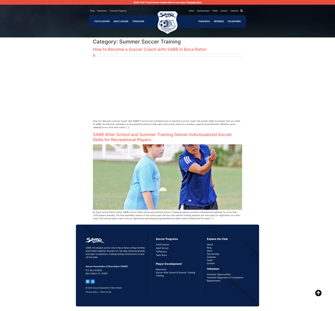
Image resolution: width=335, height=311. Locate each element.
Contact (224, 11)
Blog (92, 11)
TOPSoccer (138, 21)
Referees (219, 21)
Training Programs (117, 11)
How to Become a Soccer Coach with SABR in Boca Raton (149, 49)
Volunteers (234, 21)
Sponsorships (203, 11)
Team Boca (204, 21)
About (191, 11)
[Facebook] (88, 282)
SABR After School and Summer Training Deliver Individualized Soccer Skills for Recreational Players (162, 137)
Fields (215, 11)
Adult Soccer (120, 21)
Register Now (195, 2)
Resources (102, 11)
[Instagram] (93, 282)
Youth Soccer (102, 21)
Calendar (234, 11)
